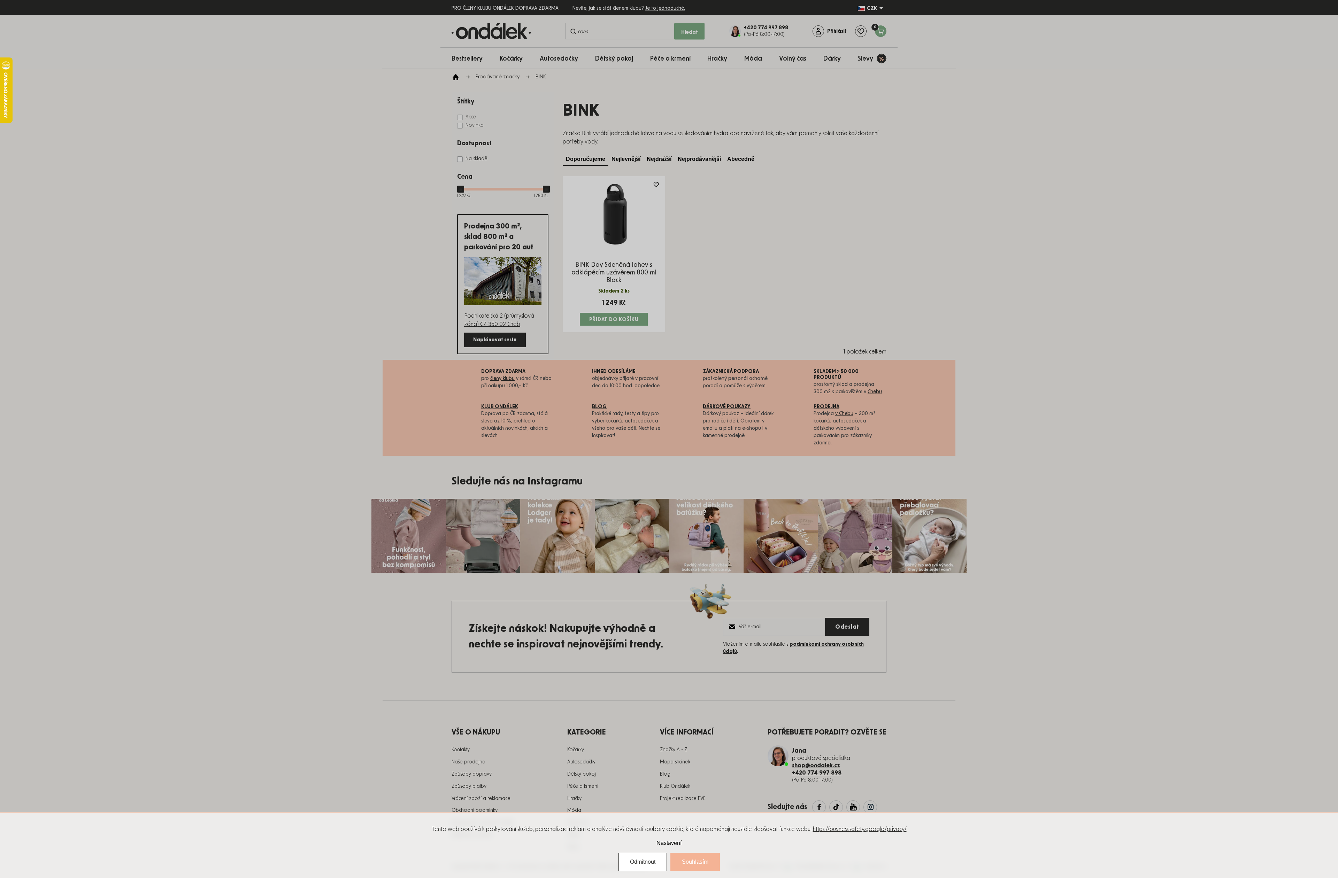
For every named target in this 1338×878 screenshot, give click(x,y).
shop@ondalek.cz (816, 765)
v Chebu (844, 413)
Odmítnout (642, 862)
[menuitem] (471, 58)
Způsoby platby (469, 786)
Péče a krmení (582, 786)
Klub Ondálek (675, 786)
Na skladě (476, 158)
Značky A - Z (673, 749)
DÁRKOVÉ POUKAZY (727, 406)
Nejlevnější (626, 159)
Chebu (875, 391)
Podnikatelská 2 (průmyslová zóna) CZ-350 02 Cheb (499, 320)
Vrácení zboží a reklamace (481, 798)
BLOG (599, 406)
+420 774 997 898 (816, 773)
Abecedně (740, 159)
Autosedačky (581, 762)
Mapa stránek (675, 762)
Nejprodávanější (699, 159)
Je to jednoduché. (665, 8)
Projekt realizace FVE (683, 798)
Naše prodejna (468, 762)
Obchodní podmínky (475, 810)
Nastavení (669, 843)
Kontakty (461, 749)
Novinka (475, 125)
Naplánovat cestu (494, 339)
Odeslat (847, 627)
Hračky (574, 798)
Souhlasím (695, 862)
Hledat (689, 32)
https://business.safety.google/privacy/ (860, 829)
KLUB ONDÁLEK (499, 406)
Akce (471, 117)
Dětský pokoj (581, 774)
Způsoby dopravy (472, 774)
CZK (872, 8)
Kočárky (575, 749)
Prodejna (826, 406)
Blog (665, 774)
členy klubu (502, 378)
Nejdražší (659, 159)
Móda (574, 810)
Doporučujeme (585, 159)
